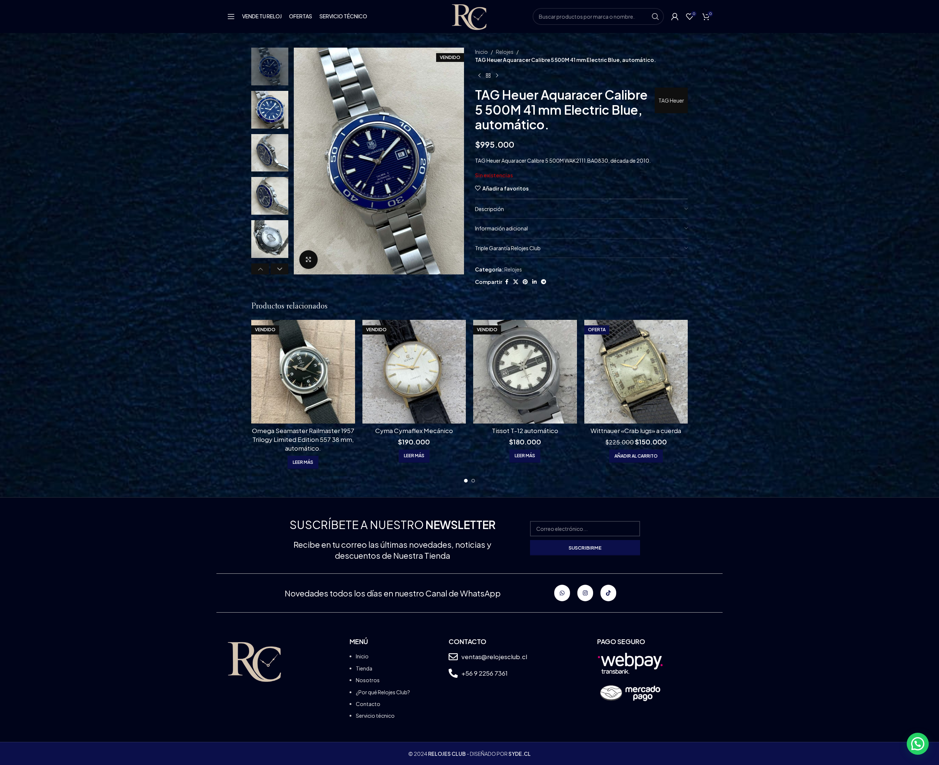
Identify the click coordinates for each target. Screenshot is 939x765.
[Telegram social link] (543, 282)
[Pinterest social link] (525, 282)
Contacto (368, 704)
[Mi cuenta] (675, 16)
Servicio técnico (375, 715)
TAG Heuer (671, 100)
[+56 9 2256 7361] (453, 673)
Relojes (505, 51)
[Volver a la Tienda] (488, 75)
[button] (260, 268)
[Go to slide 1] (466, 481)
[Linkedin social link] (534, 282)
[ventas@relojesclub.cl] (453, 656)
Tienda (364, 668)
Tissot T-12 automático (525, 430)
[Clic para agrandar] (308, 259)
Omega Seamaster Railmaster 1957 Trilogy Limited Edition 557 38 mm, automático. (303, 439)
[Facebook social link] (506, 282)
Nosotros (368, 680)
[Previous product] (479, 75)
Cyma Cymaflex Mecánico (414, 430)
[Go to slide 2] (473, 481)
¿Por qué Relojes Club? (383, 692)
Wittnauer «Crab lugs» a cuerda (636, 430)
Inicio (481, 51)
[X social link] (515, 282)
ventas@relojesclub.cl (494, 657)
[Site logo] (469, 15)
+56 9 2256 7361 (484, 673)
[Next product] (497, 75)
